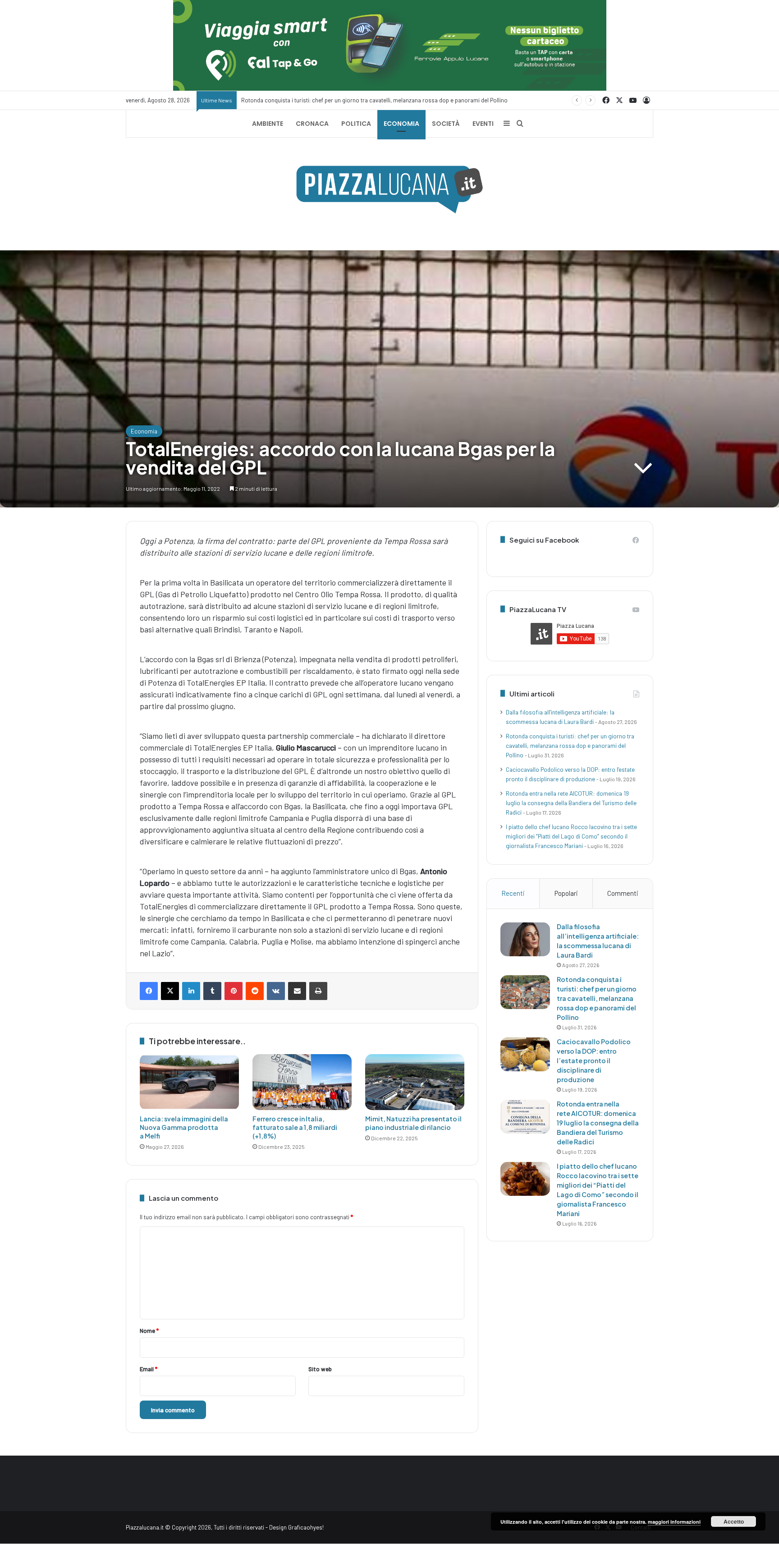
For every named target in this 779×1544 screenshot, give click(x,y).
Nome (149, 1330)
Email (148, 1369)
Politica (356, 123)
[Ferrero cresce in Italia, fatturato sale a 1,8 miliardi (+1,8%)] (302, 1082)
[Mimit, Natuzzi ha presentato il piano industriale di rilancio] (414, 1082)
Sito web (320, 1369)
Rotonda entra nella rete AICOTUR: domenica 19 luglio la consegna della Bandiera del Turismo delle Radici (571, 802)
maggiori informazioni (674, 1521)
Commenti (622, 893)
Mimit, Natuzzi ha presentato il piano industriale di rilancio (413, 1123)
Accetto (734, 1521)
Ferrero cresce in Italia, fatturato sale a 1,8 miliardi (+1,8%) (294, 1127)
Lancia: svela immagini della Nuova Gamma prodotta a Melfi (184, 1127)
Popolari (566, 893)
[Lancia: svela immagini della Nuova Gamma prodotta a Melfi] (189, 1082)
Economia (401, 123)
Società (446, 123)
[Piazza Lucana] (389, 189)
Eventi (483, 123)
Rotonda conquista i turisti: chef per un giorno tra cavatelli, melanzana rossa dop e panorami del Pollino (570, 745)
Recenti (513, 893)
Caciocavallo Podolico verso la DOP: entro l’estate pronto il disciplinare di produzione (594, 1060)
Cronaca (312, 123)
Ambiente (267, 123)
